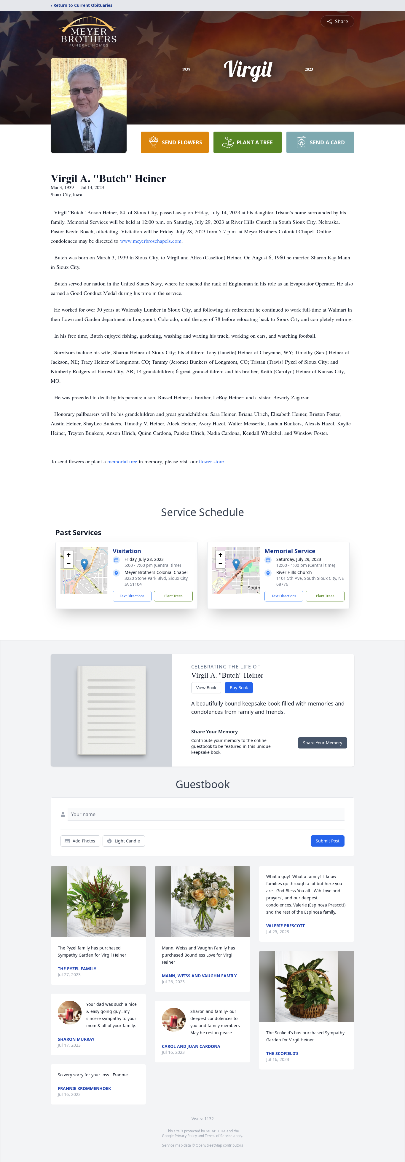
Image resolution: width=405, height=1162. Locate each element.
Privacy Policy (186, 1135)
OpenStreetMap (209, 1145)
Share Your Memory (322, 743)
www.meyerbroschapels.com (150, 240)
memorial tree (122, 461)
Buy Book (239, 687)
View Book (206, 687)
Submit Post (327, 841)
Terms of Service (218, 1135)
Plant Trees (173, 595)
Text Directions (132, 595)
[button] (84, 564)
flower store (211, 461)
